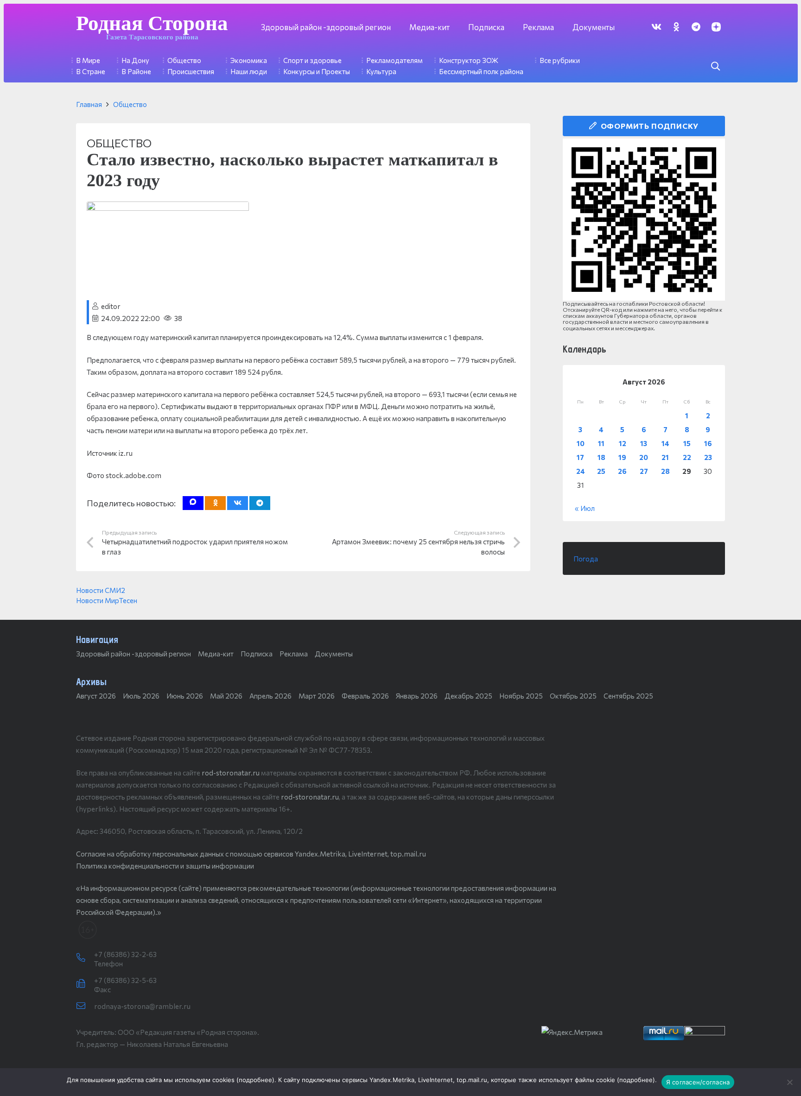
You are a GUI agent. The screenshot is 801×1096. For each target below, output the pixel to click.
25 (601, 471)
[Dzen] (716, 27)
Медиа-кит (216, 653)
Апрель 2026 (270, 696)
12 (622, 443)
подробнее (255, 1079)
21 (665, 457)
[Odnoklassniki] (676, 27)
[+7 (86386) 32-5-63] (85, 984)
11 (601, 443)
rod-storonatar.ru (231, 772)
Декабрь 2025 (468, 696)
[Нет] (789, 1082)
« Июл (585, 508)
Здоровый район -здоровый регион (133, 653)
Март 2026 (317, 696)
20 (643, 457)
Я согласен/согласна (698, 1082)
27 (644, 471)
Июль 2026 (141, 696)
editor (111, 306)
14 (665, 443)
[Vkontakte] (656, 27)
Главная (89, 104)
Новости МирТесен (106, 600)
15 (687, 443)
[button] (715, 66)
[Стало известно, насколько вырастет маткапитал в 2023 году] (168, 207)
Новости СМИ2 (100, 590)
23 (708, 457)
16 (708, 443)
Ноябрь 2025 (521, 696)
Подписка (257, 653)
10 (581, 443)
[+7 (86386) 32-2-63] (85, 958)
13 (643, 443)
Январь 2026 (417, 696)
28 (665, 471)
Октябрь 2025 (573, 696)
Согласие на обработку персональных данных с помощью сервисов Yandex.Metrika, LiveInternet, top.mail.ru (251, 854)
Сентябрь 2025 (628, 696)
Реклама (294, 653)
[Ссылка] (644, 220)
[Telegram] (696, 27)
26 (622, 471)
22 (687, 457)
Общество (130, 104)
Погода (585, 558)
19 (622, 457)
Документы (334, 653)
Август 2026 (96, 696)
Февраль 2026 (365, 696)
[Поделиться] (237, 503)
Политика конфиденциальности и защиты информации (165, 866)
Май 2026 (226, 696)
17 (580, 457)
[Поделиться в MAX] (193, 503)
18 (601, 457)
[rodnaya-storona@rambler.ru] (85, 1006)
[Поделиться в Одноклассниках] (215, 503)
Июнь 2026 (184, 696)
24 (580, 471)
